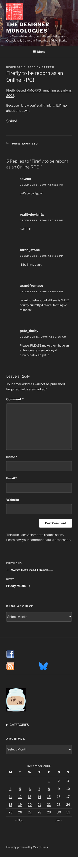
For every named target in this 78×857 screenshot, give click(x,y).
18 (10, 805)
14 (39, 797)
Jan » (58, 820)
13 (29, 797)
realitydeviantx (32, 214)
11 (10, 797)
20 (30, 805)
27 (30, 812)
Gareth (48, 67)
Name (11, 457)
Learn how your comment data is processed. (38, 540)
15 (49, 797)
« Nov (19, 820)
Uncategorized (25, 143)
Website (12, 500)
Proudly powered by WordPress (27, 847)
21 (39, 805)
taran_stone (30, 250)
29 (49, 812)
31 (68, 812)
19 (20, 805)
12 (20, 797)
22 (49, 805)
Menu (41, 51)
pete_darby (29, 331)
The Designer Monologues (28, 27)
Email (11, 478)
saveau (25, 179)
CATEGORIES (19, 725)
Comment (15, 399)
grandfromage (31, 286)
